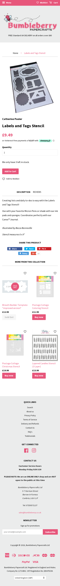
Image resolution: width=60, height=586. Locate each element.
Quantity (7, 147)
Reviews (37, 192)
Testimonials (30, 436)
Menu (8, 2)
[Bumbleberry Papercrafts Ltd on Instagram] (34, 450)
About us (30, 411)
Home (15, 53)
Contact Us (30, 428)
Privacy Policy (30, 415)
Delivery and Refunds (30, 423)
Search (30, 407)
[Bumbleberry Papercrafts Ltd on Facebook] (26, 450)
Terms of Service (30, 419)
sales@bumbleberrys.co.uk (30, 512)
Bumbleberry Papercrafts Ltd (38, 545)
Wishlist (44, 2)
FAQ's (30, 432)
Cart (55, 2)
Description (23, 192)
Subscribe (50, 532)
